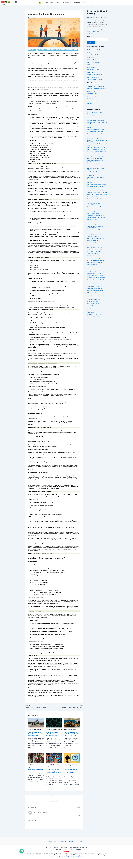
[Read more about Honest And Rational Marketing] (54, 758)
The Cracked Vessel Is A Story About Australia (97, 147)
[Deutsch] (5, 2)
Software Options (91, 106)
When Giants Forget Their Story (94, 171)
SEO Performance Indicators (94, 77)
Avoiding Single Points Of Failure (94, 245)
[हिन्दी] (9, 2)
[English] (16, 2)
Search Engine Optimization (94, 74)
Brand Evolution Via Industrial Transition (95, 135)
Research (30, 735)
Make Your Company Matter (93, 240)
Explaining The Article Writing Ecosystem (96, 156)
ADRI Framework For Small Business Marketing (97, 231)
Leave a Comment (50, 732)
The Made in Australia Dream (93, 221)
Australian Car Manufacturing (93, 258)
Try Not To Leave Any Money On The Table (96, 198)
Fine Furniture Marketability (93, 236)
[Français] (14, 2)
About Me (86, 2)
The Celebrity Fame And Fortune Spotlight (96, 255)
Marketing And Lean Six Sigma (93, 295)
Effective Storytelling (33, 733)
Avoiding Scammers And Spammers (96, 88)
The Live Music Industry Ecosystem (95, 118)
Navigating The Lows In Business (94, 249)
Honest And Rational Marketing (94, 301)
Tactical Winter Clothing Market (94, 251)
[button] (91, 3)
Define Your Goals (50, 771)
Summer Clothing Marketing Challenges (95, 211)
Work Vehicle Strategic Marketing (94, 262)
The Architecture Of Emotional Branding (96, 129)
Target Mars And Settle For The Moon (95, 166)
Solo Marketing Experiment (93, 297)
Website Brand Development (93, 268)
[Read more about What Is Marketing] (72, 722)
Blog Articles (76, 2)
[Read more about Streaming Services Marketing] (72, 758)
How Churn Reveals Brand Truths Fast (95, 153)
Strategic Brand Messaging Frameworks (96, 138)
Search (91, 42)
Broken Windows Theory (92, 253)
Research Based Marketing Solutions (95, 275)
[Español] (4, 2)
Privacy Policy (54, 2)
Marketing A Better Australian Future (95, 290)
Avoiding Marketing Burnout (93, 271)
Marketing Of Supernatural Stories (94, 288)
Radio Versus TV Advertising (93, 286)
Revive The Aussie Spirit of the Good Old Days (97, 194)
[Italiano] (7, 2)
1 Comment (30, 732)
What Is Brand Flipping (92, 266)
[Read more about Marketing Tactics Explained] (36, 758)
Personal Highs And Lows (94, 101)
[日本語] (11, 2)
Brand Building (37, 732)
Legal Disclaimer (66, 2)
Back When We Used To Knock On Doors (96, 217)
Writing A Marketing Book (92, 224)
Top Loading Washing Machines (94, 273)
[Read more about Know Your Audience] (36, 722)
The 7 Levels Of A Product (93, 213)
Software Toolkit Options (54, 729)
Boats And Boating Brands (93, 264)
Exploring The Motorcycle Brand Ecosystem (96, 133)
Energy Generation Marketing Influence (95, 238)
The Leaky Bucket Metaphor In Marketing (96, 149)
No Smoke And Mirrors (93, 69)
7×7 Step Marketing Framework (94, 314)
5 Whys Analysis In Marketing (95, 49)
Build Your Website (92, 59)
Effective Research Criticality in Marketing (96, 277)
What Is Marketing (70, 729)
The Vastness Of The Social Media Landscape (97, 201)
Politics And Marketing (92, 292)
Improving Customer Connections (94, 208)
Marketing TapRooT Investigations (94, 242)
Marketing (40, 733)
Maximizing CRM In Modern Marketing (95, 190)
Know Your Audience (34, 729)
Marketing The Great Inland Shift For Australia (97, 192)
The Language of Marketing (94, 79)
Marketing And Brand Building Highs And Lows (97, 279)
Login (78, 807)
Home (46, 2)
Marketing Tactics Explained (93, 303)
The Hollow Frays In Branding (93, 163)
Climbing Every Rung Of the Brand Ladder (96, 196)
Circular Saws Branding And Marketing (95, 260)
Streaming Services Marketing (93, 299)
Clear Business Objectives (93, 281)
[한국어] (13, 2)
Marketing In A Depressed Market (94, 229)
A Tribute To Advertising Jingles (94, 219)
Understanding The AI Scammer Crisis (95, 115)
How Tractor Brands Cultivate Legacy (95, 131)
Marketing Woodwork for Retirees (94, 234)
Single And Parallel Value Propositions (95, 215)
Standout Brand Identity (92, 284)
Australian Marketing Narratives (95, 86)
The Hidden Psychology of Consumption (96, 120)
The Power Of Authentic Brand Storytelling (96, 151)
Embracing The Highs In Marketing (94, 247)
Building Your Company (93, 62)
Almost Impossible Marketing (95, 54)
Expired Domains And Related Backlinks (95, 158)
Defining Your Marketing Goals (94, 316)
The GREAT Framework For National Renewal (97, 184)
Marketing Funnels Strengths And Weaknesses (97, 206)
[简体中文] (2, 2)
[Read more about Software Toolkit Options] (54, 722)
